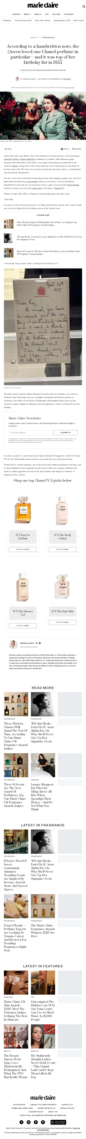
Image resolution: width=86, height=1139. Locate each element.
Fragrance (48, 37)
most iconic (37, 188)
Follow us (66, 149)
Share (10, 149)
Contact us (67, 1105)
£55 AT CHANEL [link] (62, 549)
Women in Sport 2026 (23, 21)
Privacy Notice (68, 439)
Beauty (27, 14)
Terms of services (33, 439)
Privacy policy (67, 1108)
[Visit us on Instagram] (29, 1122)
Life (47, 14)
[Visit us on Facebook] (36, 1122)
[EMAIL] (39, 643)
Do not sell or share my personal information (43, 1115)
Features (67, 79)
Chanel (15, 166)
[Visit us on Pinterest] (43, 1122)
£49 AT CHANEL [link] (23, 625)
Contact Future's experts (43, 1105)
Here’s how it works (68, 87)
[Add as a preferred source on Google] (64, 1122)
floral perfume (73, 185)
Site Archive (19, 1105)
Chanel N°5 (59, 188)
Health (38, 14)
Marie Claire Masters (43, 21)
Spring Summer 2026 (62, 21)
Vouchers (68, 14)
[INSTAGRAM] (36, 643)
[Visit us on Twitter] (21, 1122)
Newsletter (78, 149)
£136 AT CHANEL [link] (23, 549)
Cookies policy (36, 1112)
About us (52, 1112)
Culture (56, 14)
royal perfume (32, 181)
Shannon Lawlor (29, 79)
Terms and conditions (22, 1108)
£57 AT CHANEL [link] (62, 622)
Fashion (16, 14)
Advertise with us (46, 1108)
